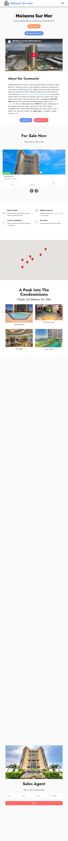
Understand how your (46, 213)
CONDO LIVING (41, 120)
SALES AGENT (34, 26)
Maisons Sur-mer (21, 3)
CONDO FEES (26, 120)
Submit (34, 803)
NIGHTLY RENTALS (35, 33)
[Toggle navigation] (62, 3)
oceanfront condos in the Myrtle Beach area (34, 94)
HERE (17, 113)
